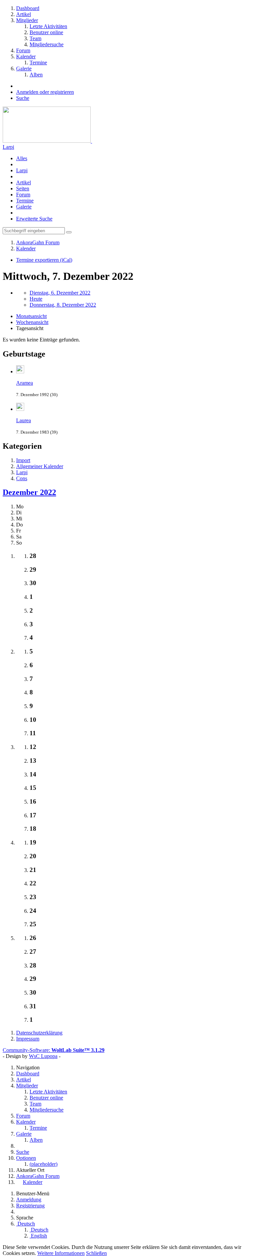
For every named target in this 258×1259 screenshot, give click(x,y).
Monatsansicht (31, 316)
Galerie (24, 206)
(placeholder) (43, 1164)
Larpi (8, 147)
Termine (25, 200)
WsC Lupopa (43, 1056)
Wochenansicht (32, 322)
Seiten (22, 188)
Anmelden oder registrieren (45, 92)
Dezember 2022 (29, 492)
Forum (23, 194)
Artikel (23, 182)
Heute (36, 299)
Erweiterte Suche (34, 219)
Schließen (96, 1253)
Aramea (24, 383)
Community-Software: (53, 1050)
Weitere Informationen (61, 1253)
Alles (21, 158)
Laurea (23, 420)
